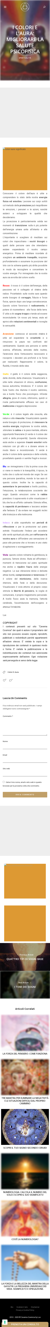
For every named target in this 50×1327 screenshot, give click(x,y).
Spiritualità (25, 58)
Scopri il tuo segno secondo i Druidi (25, 1147)
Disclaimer (35, 1307)
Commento (8, 716)
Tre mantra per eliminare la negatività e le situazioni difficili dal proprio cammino (25, 1100)
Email (5, 755)
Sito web (6, 769)
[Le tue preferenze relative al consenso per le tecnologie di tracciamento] (5, 1322)
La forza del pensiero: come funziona (25, 1053)
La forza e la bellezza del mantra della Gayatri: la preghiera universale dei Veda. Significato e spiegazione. (25, 1286)
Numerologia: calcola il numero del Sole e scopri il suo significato (25, 1193)
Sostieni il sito (22, 1307)
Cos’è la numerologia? (25, 1239)
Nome (5, 741)
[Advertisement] (25, 113)
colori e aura (13, 672)
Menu (5, 7)
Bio (12, 1307)
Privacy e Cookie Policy (25, 1310)
